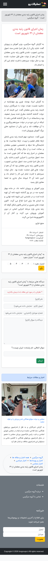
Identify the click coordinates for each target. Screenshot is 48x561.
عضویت (40, 539)
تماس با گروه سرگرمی (32, 496)
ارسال (40, 360)
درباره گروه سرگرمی (33, 491)
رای (41, 268)
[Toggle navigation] (5, 4)
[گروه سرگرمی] (37, 4)
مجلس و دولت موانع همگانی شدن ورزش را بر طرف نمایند (25, 420)
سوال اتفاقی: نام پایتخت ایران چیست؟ (28, 347)
